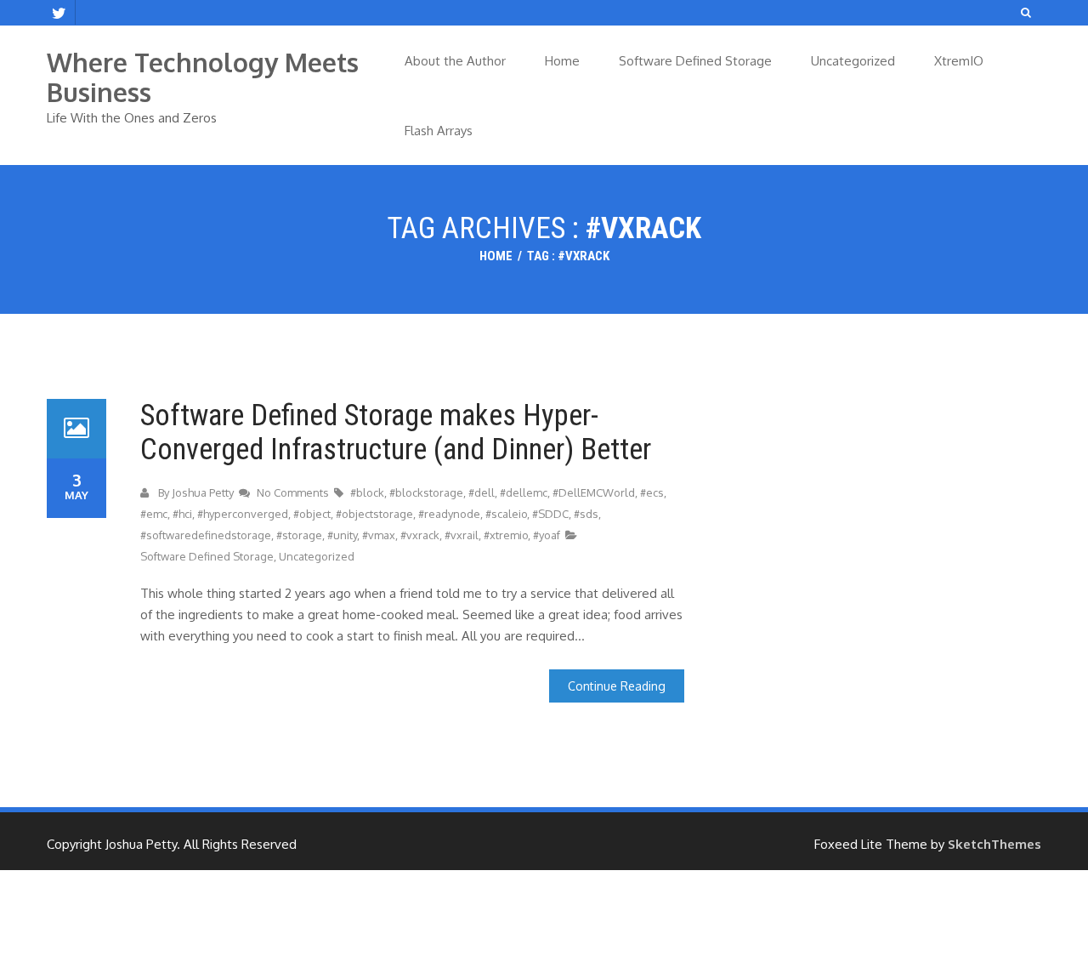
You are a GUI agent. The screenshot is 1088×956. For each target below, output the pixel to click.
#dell (481, 492)
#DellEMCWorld (593, 492)
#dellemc (523, 492)
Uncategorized (853, 61)
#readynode (449, 514)
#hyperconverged (242, 514)
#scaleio (506, 514)
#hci (182, 514)
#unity (342, 535)
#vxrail (462, 535)
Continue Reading (617, 686)
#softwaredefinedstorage (205, 535)
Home (562, 61)
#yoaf (546, 535)
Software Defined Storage (695, 61)
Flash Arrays (439, 130)
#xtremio (506, 535)
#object (312, 514)
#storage (299, 535)
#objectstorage (374, 514)
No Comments (294, 492)
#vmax (378, 535)
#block (367, 492)
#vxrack (419, 535)
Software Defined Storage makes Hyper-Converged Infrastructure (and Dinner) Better (395, 432)
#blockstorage (426, 492)
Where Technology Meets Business (203, 77)
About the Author (455, 61)
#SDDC (550, 514)
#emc (153, 514)
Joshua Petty (203, 492)
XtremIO (958, 61)
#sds (586, 514)
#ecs (652, 492)
